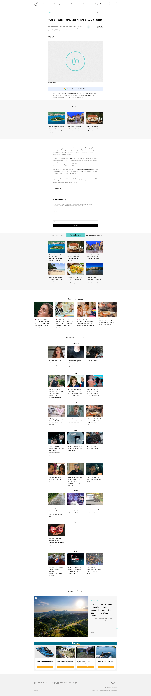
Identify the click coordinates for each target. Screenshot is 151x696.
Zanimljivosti (76, 4)
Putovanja (57, 4)
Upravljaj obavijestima (112, 687)
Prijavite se (75, 225)
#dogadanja (100, 12)
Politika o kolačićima (113, 690)
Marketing (96, 690)
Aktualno (66, 4)
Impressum (93, 690)
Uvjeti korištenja (101, 690)
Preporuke (98, 4)
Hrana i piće (47, 4)
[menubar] (115, 3)
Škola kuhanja (88, 4)
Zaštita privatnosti (107, 690)
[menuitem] (115, 3)
